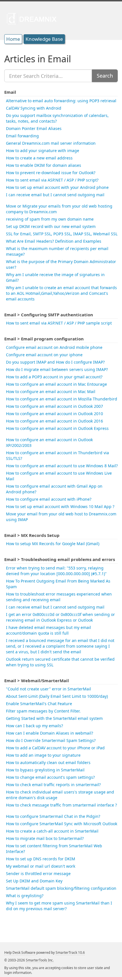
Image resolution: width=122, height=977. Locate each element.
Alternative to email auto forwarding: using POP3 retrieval (61, 100)
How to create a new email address (39, 158)
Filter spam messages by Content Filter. (43, 711)
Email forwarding (22, 135)
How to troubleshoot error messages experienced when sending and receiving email (59, 596)
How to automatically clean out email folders (48, 762)
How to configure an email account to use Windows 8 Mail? (62, 465)
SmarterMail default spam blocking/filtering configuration (61, 888)
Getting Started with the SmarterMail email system (54, 718)
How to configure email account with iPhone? (48, 499)
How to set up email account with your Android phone (57, 187)
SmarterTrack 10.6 (70, 952)
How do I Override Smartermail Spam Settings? (51, 740)
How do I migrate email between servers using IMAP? (57, 369)
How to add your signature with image (42, 150)
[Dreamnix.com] (33, 18)
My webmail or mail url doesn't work (40, 866)
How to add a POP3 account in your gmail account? (54, 376)
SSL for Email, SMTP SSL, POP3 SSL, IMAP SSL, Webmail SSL (61, 233)
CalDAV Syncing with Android (33, 108)
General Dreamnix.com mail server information (51, 143)
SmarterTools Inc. (40, 960)
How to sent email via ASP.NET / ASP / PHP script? (52, 180)
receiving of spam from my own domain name (50, 219)
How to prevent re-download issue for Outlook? (50, 172)
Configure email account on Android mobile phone (54, 347)
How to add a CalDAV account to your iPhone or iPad (55, 747)
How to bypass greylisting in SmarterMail (45, 770)
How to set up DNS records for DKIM (40, 858)
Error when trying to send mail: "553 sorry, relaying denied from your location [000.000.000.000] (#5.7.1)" (56, 570)
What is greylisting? (24, 895)
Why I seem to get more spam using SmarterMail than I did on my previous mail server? (59, 905)
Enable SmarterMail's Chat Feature (39, 703)
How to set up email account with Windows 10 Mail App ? (60, 506)
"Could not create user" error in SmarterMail (48, 689)
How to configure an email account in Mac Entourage (56, 384)
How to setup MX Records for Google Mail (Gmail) (52, 543)
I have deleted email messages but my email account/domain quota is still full (48, 630)
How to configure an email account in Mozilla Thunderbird (61, 399)
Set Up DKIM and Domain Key (34, 881)
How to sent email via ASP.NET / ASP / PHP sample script (59, 323)
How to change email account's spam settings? (50, 777)
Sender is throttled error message (38, 873)
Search (105, 75)
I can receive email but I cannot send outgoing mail (55, 194)
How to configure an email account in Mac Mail (50, 391)
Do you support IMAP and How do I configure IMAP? (55, 362)
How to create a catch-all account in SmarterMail (52, 831)
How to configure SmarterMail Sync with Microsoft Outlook (61, 823)
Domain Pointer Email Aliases (34, 128)
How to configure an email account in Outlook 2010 (54, 413)
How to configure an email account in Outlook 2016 (54, 421)
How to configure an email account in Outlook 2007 (54, 406)
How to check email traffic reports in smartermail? (53, 784)
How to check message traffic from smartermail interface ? (61, 805)
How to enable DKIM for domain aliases (43, 165)
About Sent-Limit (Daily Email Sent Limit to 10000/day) (57, 696)
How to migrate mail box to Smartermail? (45, 838)
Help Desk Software (19, 952)
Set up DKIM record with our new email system (51, 226)
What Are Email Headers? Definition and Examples (53, 241)
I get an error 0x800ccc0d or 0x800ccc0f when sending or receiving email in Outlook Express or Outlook (60, 617)
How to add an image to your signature (43, 755)
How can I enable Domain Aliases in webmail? (49, 733)
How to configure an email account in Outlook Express (57, 428)
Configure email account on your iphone (44, 354)
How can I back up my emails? (34, 725)
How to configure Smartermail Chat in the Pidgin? (53, 816)
